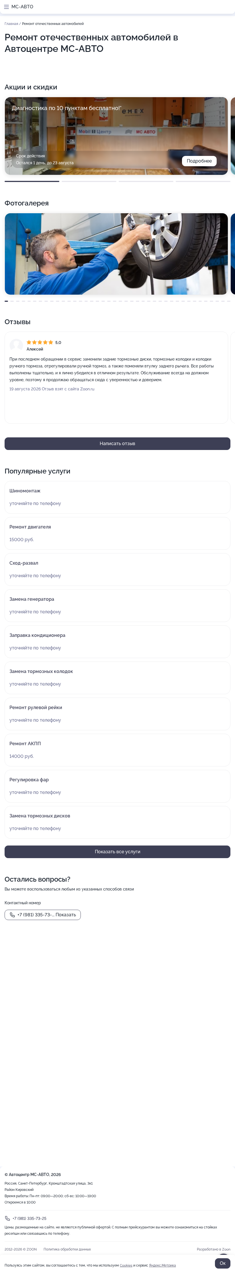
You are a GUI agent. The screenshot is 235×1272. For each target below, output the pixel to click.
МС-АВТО (22, 6)
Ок (223, 1263)
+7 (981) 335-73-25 (29, 1218)
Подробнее (199, 161)
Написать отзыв (117, 443)
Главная (12, 24)
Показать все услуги (117, 851)
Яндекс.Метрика (162, 1265)
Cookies (126, 1265)
